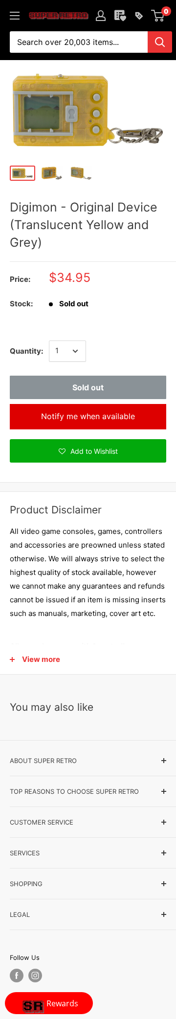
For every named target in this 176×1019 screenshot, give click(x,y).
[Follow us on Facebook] (16, 975)
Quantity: (26, 351)
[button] (88, 451)
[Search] (160, 42)
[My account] (101, 15)
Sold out (88, 387)
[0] (158, 15)
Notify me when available (88, 416)
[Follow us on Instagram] (35, 975)
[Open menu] (15, 16)
